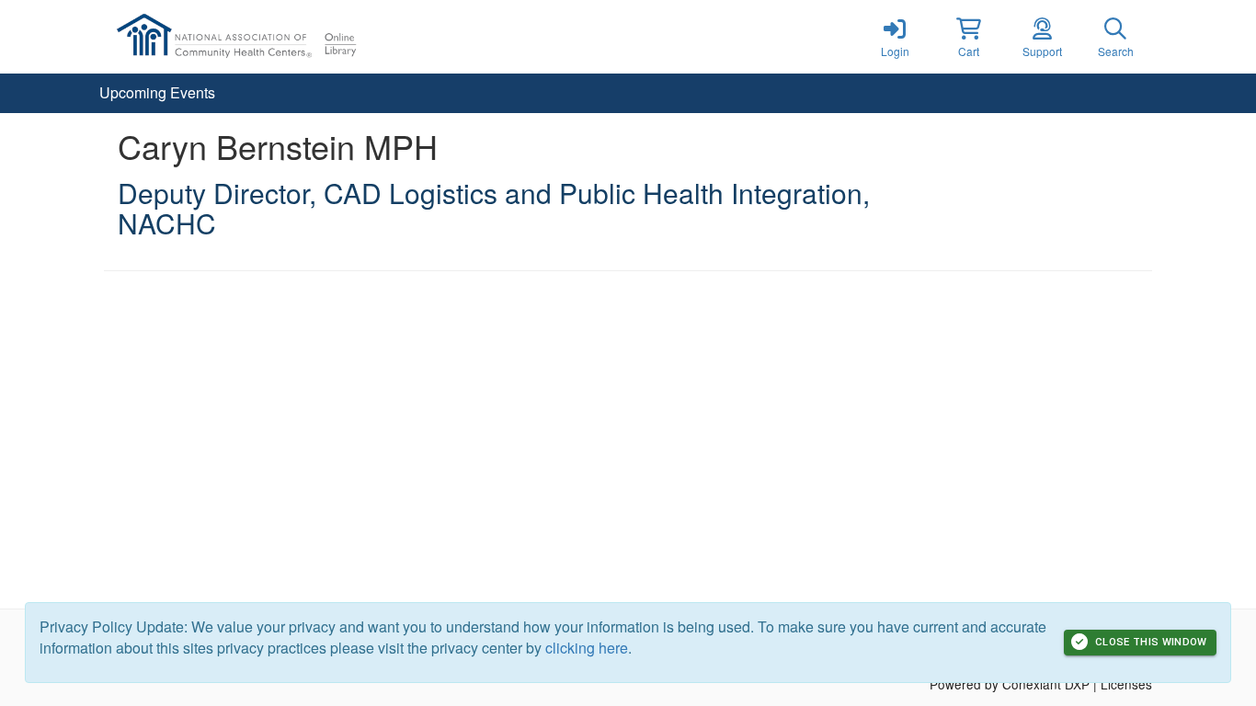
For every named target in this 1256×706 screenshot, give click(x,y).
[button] (968, 37)
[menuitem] (157, 93)
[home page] (278, 37)
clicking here (586, 647)
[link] (894, 37)
